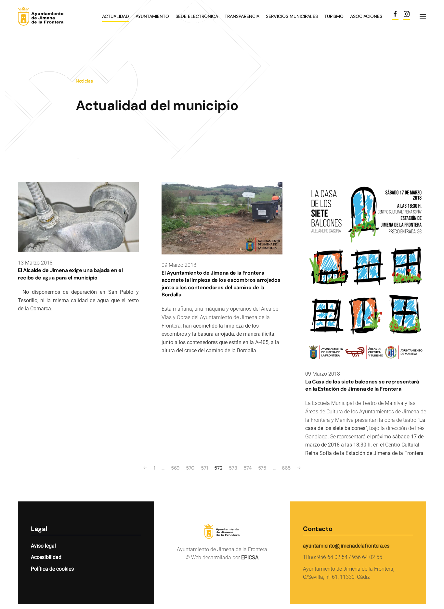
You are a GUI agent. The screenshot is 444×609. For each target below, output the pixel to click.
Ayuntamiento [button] (152, 16)
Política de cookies (52, 569)
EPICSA (249, 557)
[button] (423, 16)
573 (233, 468)
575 (262, 468)
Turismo (334, 16)
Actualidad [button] (115, 16)
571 (204, 468)
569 (175, 468)
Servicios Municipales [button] (292, 16)
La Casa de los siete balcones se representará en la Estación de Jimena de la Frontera (362, 385)
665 (286, 468)
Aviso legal (43, 546)
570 (190, 468)
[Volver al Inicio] (50, 16)
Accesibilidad (46, 557)
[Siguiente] (298, 468)
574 (247, 468)
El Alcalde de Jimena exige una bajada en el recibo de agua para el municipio (70, 274)
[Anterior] (145, 468)
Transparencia (242, 16)
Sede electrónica (197, 16)
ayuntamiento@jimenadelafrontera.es (346, 546)
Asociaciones (366, 16)
